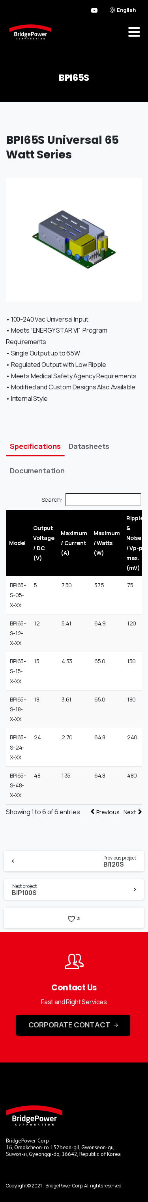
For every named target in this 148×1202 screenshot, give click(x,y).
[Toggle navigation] (134, 32)
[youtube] (94, 10)
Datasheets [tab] (89, 446)
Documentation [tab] (37, 470)
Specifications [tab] (35, 446)
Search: (52, 499)
